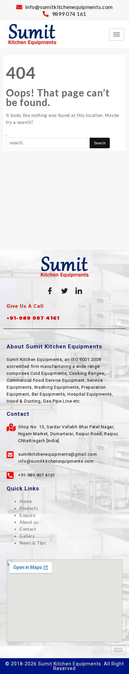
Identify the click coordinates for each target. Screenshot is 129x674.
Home (26, 501)
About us (29, 522)
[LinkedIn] (79, 291)
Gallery (27, 536)
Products (29, 508)
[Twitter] (64, 291)
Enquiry (28, 515)
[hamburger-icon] (116, 34)
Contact (28, 529)
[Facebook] (50, 291)
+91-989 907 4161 (33, 318)
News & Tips (33, 543)
